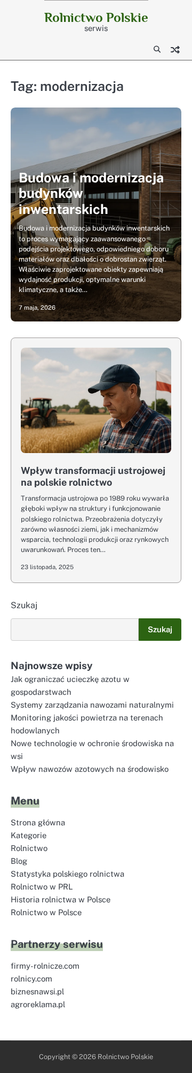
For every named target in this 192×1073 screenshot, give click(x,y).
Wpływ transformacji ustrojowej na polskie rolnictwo (93, 476)
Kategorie (28, 835)
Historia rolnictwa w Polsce (60, 899)
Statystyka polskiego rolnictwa (67, 873)
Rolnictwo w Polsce (46, 912)
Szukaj (24, 605)
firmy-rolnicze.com (45, 965)
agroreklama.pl (38, 1004)
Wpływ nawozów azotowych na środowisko (90, 768)
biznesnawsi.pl (37, 991)
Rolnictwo (29, 848)
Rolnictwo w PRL (42, 886)
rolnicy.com (31, 978)
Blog (19, 860)
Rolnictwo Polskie (96, 17)
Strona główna (38, 822)
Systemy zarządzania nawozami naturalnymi (92, 704)
